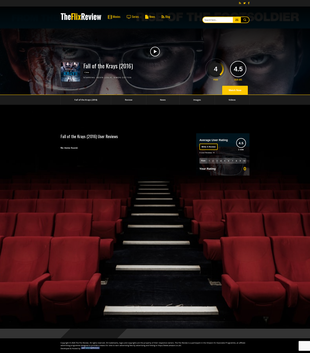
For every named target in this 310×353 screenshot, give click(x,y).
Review (128, 99)
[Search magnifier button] (245, 20)
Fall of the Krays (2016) (85, 99)
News (152, 17)
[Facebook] (248, 3)
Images (197, 99)
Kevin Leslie (104, 77)
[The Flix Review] (81, 19)
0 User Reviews (205, 153)
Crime (86, 72)
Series (135, 17)
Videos (232, 99)
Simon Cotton (123, 77)
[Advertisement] (155, 118)
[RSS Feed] (240, 3)
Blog (167, 17)
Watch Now (235, 90)
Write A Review (209, 147)
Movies (116, 17)
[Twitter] (244, 3)
